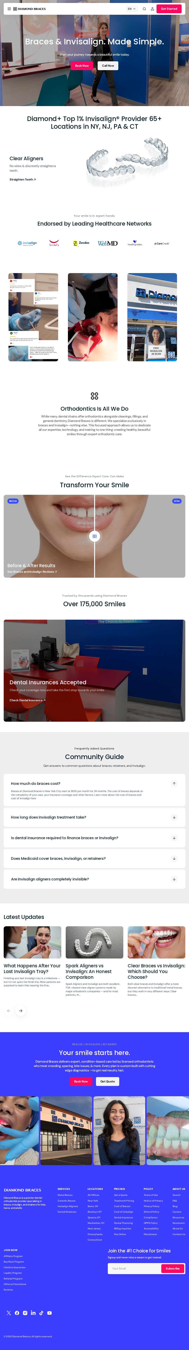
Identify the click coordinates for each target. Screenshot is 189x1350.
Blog (175, 1206)
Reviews (8, 1289)
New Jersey (94, 1228)
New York (93, 1200)
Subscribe (173, 1268)
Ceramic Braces (66, 1200)
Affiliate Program (13, 1256)
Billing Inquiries (122, 1228)
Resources (178, 1217)
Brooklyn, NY (95, 1211)
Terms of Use (151, 1195)
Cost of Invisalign (123, 1211)
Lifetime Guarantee (14, 1267)
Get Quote (107, 1081)
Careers (177, 1211)
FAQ (175, 1200)
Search (176, 1195)
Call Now (108, 66)
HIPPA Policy (151, 1223)
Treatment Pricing (124, 1200)
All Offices (93, 1195)
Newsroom (179, 1223)
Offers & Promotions (15, 1284)
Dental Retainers (67, 1211)
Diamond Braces (21, 1336)
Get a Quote (121, 1195)
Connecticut (95, 1239)
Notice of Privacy (153, 1200)
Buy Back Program (14, 1261)
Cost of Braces (122, 1206)
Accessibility (151, 1228)
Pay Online (120, 1234)
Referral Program (13, 1278)
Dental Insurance (123, 1217)
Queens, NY (94, 1217)
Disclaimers (150, 1234)
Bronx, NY (93, 1206)
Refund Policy (151, 1211)
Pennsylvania (95, 1234)
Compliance (151, 1217)
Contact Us (179, 1234)
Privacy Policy (151, 1206)
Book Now (82, 66)
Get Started (169, 9)
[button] (9, 9)
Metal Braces (65, 1195)
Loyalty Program (13, 1272)
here (33, 798)
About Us (178, 1228)
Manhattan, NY (96, 1223)
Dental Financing (123, 1223)
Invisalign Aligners (68, 1206)
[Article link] (32, 963)
